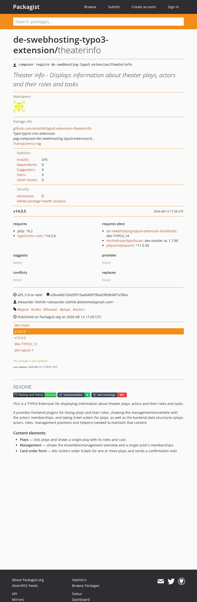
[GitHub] (181, 581)
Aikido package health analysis (41, 201)
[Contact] (160, 581)
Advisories (25, 196)
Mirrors (18, 599)
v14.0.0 (20, 331)
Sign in (173, 7)
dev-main (22, 325)
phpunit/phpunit (120, 245)
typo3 (24, 309)
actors (80, 309)
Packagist (26, 7)
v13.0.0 (20, 337)
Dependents (27, 164)
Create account (144, 7)
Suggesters (26, 169)
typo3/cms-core (30, 236)
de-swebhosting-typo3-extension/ (61, 45)
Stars (21, 174)
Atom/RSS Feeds (25, 585)
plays (66, 309)
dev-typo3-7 (23, 350)
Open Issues (27, 179)
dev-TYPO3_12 (25, 344)
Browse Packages (85, 585)
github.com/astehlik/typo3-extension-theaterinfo (52, 128)
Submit (114, 7)
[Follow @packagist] (171, 581)
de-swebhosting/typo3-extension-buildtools (141, 231)
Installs (22, 159)
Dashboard (81, 599)
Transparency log (27, 143)
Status (77, 593)
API (14, 593)
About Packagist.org (28, 580)
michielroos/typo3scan (124, 240)
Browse (90, 7)
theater (51, 309)
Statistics (79, 580)
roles (37, 309)
